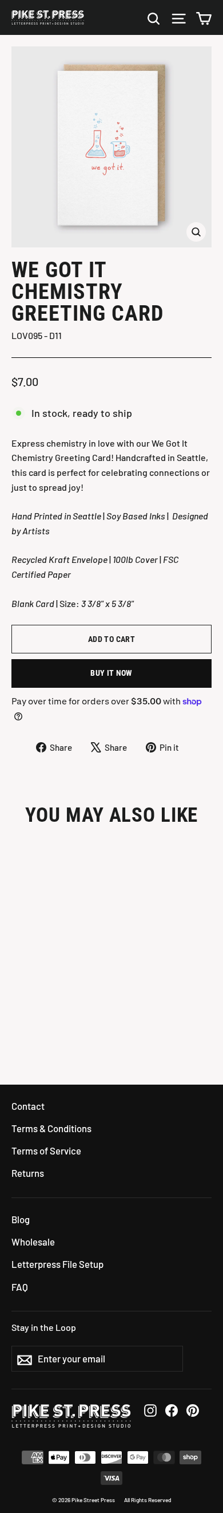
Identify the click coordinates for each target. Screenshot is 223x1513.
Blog (20, 1219)
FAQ (19, 1287)
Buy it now (111, 672)
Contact (28, 1106)
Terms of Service (46, 1150)
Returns (27, 1173)
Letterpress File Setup (57, 1264)
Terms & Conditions (51, 1128)
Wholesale (33, 1241)
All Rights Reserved (148, 1499)
